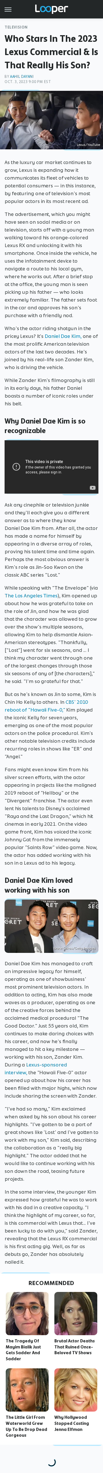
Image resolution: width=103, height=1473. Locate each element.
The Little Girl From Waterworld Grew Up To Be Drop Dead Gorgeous (26, 1426)
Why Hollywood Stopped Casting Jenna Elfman (71, 1423)
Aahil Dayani (21, 76)
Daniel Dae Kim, (63, 336)
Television (16, 27)
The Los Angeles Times (31, 595)
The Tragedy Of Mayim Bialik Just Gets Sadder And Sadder (23, 1350)
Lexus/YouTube (88, 144)
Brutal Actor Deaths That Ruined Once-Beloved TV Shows (74, 1347)
